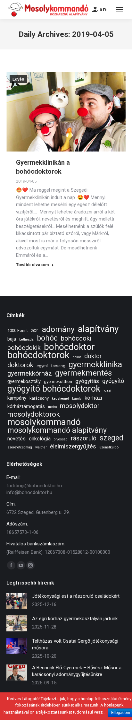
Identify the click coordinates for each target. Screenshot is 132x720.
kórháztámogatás (26, 406)
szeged (111, 438)
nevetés (16, 439)
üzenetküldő (109, 447)
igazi (107, 390)
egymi (42, 365)
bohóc (47, 338)
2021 (35, 331)
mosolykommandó (44, 422)
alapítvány (98, 328)
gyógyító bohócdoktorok (53, 389)
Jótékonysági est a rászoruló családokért (76, 596)
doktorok (20, 365)
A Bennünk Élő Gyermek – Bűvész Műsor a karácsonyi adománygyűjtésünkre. (76, 671)
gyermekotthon (58, 381)
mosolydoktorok (33, 414)
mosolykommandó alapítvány (57, 430)
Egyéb (18, 79)
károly (76, 398)
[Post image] (16, 601)
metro (52, 407)
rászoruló (83, 438)
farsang (58, 365)
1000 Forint (17, 330)
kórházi (93, 398)
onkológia (40, 439)
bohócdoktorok (38, 355)
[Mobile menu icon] (119, 9)
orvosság (61, 439)
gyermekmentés (83, 373)
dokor (77, 357)
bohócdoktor (69, 346)
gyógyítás (87, 381)
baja (11, 339)
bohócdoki (76, 338)
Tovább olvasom (32, 264)
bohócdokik (24, 347)
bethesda (26, 339)
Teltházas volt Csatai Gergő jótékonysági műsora (75, 644)
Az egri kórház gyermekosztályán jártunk (75, 618)
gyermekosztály (24, 381)
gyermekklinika (95, 364)
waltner (41, 447)
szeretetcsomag (19, 447)
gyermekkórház (29, 373)
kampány (16, 398)
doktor (93, 356)
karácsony (39, 398)
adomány (58, 329)
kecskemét (60, 398)
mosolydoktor (80, 406)
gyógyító (113, 380)
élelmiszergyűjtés (73, 446)
